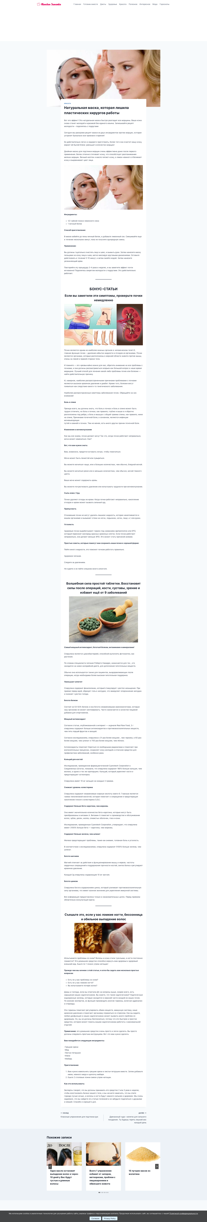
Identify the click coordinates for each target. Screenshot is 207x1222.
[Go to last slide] (50, 1166)
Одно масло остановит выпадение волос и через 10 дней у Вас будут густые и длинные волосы (64, 1177)
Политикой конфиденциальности (183, 1213)
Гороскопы (164, 4)
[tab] (99, 1192)
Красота (122, 4)
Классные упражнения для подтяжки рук (79, 1115)
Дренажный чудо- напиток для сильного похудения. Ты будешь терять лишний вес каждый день (127, 1118)
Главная (77, 4)
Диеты (103, 4)
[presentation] (64, 1154)
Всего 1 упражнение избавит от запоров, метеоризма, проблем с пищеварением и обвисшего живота (102, 1177)
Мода (154, 4)
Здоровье (112, 4)
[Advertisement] (103, 25)
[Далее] (157, 1166)
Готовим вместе (90, 4)
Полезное (133, 4)
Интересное (145, 4)
